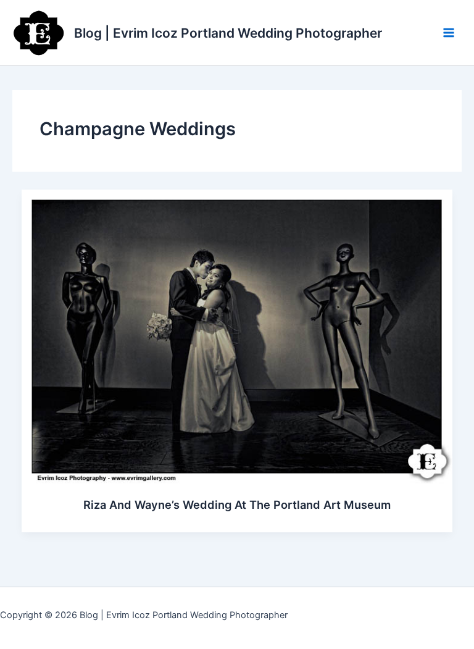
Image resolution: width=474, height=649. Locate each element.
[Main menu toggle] (449, 33)
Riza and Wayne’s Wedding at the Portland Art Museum (237, 504)
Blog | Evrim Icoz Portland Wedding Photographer (228, 33)
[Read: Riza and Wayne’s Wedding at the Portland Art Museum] (237, 336)
